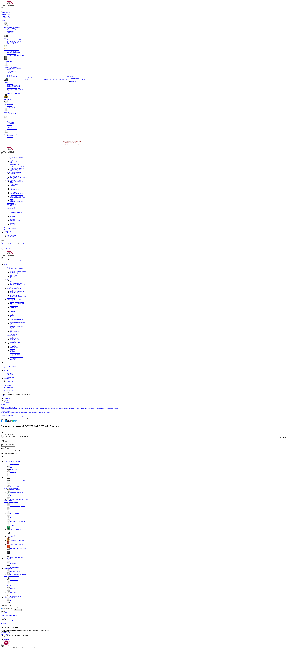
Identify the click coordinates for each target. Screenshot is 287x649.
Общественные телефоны (16, 196)
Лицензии (12, 216)
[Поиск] (1, 242)
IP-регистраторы (14, 207)
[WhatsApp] (12, 421)
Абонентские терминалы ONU (17, 168)
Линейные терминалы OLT (17, 166)
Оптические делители (15, 169)
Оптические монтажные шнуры (9, 416)
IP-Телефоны (13, 192)
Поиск (2, 646)
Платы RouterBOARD (15, 189)
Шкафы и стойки (11, 178)
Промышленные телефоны (16, 195)
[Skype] (14, 421)
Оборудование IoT (14, 160)
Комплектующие (14, 215)
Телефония (10, 191)
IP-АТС (11, 199)
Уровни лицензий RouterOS (8, 624)
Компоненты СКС (12, 208)
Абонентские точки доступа (17, 181)
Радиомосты (13, 185)
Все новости (4, 612)
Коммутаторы (13, 161)
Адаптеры (19, 416)
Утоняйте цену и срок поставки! (9, 615)
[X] (8, 421)
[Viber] (10, 421)
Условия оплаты (11, 233)
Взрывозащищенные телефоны (17, 197)
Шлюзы (12, 200)
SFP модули (13, 162)
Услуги (5, 227)
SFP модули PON (14, 170)
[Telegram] (16, 421)
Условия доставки (11, 235)
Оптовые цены (7, 231)
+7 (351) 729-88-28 (5, 17)
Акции (5, 225)
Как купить (6, 232)
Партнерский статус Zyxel (7, 618)
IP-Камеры (12, 205)
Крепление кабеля (14, 176)
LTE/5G (12, 183)
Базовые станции (14, 184)
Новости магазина (7, 608)
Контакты (6, 238)
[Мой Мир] (6, 421)
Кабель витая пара (14, 209)
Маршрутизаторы (14, 158)
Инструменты (10, 203)
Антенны (12, 188)
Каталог (6, 156)
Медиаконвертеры (14, 164)
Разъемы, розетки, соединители (18, 211)
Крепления (12, 219)
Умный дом (12, 224)
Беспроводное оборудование (14, 180)
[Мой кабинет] (1, 245)
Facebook (7, 398)
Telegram (7, 402)
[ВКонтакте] (1, 421)
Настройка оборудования (13, 228)
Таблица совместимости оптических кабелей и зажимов (15, 626)
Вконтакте (8, 400)
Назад (8, 265)
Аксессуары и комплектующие (15, 212)
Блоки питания (13, 213)
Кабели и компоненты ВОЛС (14, 172)
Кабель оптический (15, 173)
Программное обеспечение (16, 193)
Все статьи (3, 623)
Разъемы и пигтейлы (15, 220)
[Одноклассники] (3, 421)
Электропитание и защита (14, 221)
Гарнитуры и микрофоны (16, 201)
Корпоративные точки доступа (17, 187)
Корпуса (12, 217)
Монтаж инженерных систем (11, 229)
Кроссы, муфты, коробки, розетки (18, 177)
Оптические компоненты (16, 174)
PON (8, 165)
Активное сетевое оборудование (15, 157)
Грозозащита (13, 223)
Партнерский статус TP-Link (8, 620)
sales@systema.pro (6, 395)
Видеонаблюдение (12, 204)
